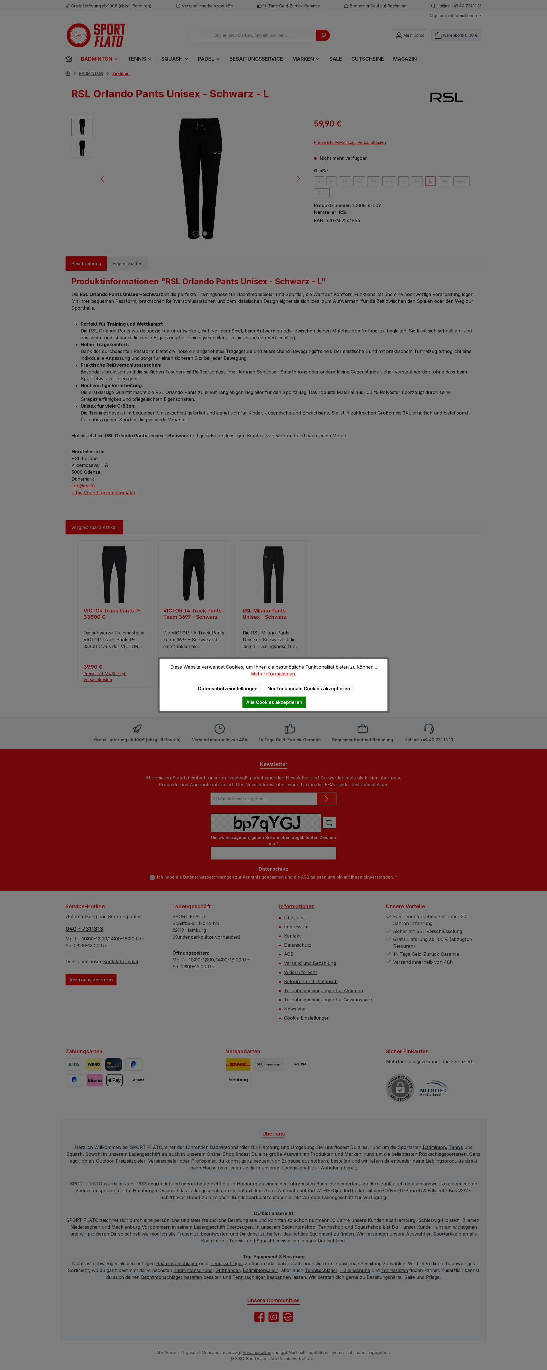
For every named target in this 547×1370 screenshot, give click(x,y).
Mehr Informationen (273, 674)
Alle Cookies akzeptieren (274, 702)
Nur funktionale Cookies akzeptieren (309, 688)
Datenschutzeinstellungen (228, 688)
